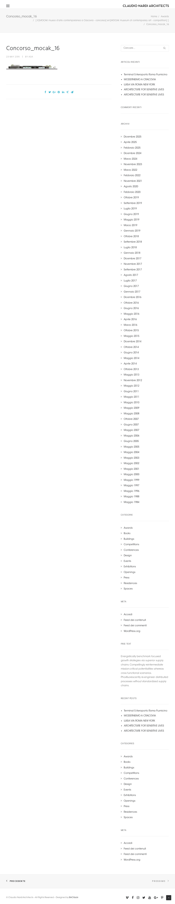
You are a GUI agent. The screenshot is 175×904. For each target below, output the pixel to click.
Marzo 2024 (130, 159)
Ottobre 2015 (131, 331)
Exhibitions (130, 567)
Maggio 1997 (131, 486)
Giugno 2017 (131, 286)
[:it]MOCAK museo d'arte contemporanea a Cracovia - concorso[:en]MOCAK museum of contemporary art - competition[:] (102, 20)
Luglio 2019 (130, 209)
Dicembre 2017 (132, 259)
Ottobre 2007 (131, 419)
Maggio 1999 (131, 480)
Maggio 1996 (131, 491)
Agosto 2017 (131, 275)
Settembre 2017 (133, 270)
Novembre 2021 (133, 181)
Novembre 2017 (133, 264)
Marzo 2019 (130, 225)
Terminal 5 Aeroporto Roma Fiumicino (145, 75)
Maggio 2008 (131, 414)
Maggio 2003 (131, 458)
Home (154, 17)
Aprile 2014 (130, 364)
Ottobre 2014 (131, 347)
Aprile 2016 (130, 319)
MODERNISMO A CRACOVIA (140, 80)
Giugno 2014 (131, 353)
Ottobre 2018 (131, 236)
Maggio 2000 (131, 474)
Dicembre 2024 (132, 153)
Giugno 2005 (131, 441)
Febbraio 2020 (132, 192)
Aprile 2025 (130, 142)
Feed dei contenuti (135, 620)
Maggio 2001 (131, 469)
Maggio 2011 (131, 397)
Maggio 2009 (131, 408)
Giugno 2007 (131, 425)
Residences (130, 583)
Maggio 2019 (131, 220)
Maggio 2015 (131, 336)
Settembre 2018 (133, 242)
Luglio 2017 (130, 281)
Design (128, 556)
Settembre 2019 (133, 203)
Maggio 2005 (131, 447)
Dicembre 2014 (132, 342)
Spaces (128, 589)
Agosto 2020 (131, 187)
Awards (165, 17)
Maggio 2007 (131, 430)
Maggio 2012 (131, 386)
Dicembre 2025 (132, 137)
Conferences (131, 550)
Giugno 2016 (131, 308)
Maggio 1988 (131, 497)
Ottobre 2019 (131, 198)
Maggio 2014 (131, 358)
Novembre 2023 (133, 164)
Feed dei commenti (135, 626)
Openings (129, 572)
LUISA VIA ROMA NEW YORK (139, 85)
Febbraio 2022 (132, 175)
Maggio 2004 (131, 452)
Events (127, 561)
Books (127, 533)
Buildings (129, 539)
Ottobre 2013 (131, 369)
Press (126, 578)
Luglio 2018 (130, 248)
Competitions (131, 544)
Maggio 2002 (131, 463)
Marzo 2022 (130, 170)
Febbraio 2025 (132, 148)
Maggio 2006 (131, 436)
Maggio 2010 (131, 403)
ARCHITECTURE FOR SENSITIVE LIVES (144, 90)
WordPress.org (132, 631)
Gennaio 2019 (132, 231)
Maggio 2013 (131, 375)
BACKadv (73, 898)
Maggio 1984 (131, 502)
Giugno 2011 (131, 391)
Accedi (128, 615)
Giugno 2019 (131, 214)
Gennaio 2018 (132, 253)
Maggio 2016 (131, 314)
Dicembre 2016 (132, 297)
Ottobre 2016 (131, 303)
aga (31, 56)
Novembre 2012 (133, 380)
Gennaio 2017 (132, 292)
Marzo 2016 (130, 325)
